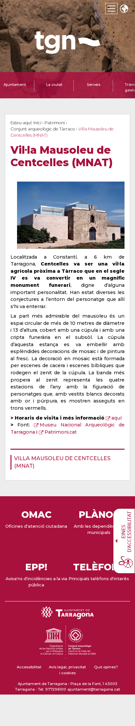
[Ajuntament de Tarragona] (67, 51)
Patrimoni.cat (61, 432)
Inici (37, 122)
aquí (116, 418)
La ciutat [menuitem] (54, 84)
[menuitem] (65, 462)
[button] (124, 9)
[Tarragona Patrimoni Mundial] (67, 655)
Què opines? (106, 667)
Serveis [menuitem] (93, 84)
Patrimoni (55, 122)
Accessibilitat (29, 667)
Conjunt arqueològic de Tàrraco (42, 129)
